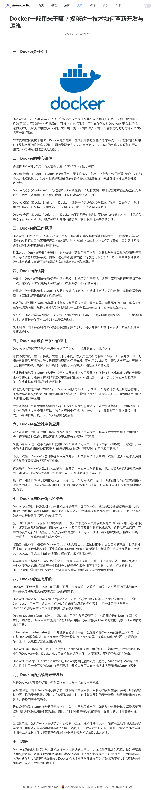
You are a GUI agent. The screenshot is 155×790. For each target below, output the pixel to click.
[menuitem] (41, 5)
